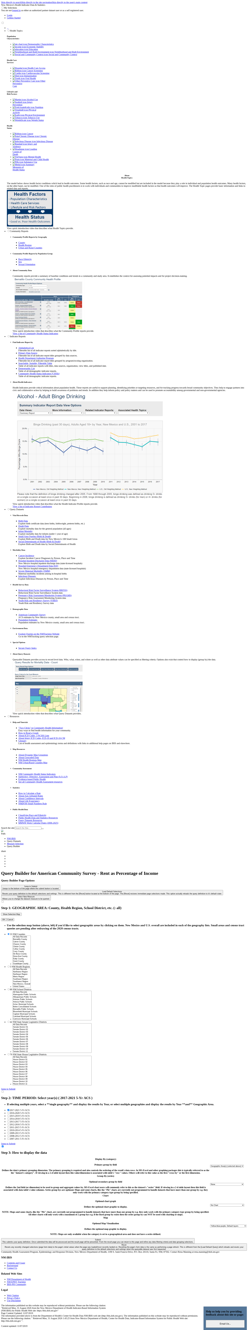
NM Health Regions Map (29, 760)
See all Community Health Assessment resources (40, 782)
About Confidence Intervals (30, 798)
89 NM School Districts (20, 989)
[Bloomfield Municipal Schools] (52, 1011)
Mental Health (34, 157)
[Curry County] (22, 951)
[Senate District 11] (52, 1051)
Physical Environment (34, 115)
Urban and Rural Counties (30, 248)
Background (12, 1265)
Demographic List (26, 368)
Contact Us (12, 1268)
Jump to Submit (30, 887)
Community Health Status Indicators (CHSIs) (38, 373)
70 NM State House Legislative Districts (28, 1054)
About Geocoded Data (28, 757)
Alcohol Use (32, 99)
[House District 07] (52, 1074)
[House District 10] (52, 1081)
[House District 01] (52, 1059)
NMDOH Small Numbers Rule (32, 803)
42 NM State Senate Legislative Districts (28, 1022)
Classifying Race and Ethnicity (32, 815)
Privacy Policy (13, 1298)
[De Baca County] (22, 954)
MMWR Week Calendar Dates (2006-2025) (38, 823)
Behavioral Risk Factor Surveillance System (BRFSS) (42, 590)
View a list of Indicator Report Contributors (32, 506)
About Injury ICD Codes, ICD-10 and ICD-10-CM (41, 738)
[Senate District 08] (52, 1044)
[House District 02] (52, 1062)
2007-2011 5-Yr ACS (19, 1139)
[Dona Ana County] (22, 956)
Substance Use (30, 162)
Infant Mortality (25, 531)
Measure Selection (15, 843)
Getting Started (14, 18)
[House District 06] (52, 1072)
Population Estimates (27, 620)
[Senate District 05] (52, 1037)
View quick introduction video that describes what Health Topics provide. (40, 228)
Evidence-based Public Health (32, 779)
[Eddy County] (22, 959)
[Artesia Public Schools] (52, 1002)
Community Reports (19, 231)
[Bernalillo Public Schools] (52, 1009)
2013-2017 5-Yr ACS (20, 1121)
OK (3, 920)
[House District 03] (52, 1064)
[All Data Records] (22, 937)
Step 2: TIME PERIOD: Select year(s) (46, 1098)
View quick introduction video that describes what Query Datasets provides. (47, 713)
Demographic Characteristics (40, 44)
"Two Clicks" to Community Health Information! (40, 728)
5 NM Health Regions (20, 966)
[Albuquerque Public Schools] (52, 997)
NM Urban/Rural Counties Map (32, 762)
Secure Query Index (27, 648)
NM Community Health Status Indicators (37, 774)
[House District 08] (52, 1076)
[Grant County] (22, 961)
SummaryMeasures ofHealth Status (23, 167)
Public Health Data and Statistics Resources (38, 818)
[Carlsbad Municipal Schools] (52, 1016)
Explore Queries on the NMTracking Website (38, 634)
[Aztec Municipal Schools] (52, 1004)
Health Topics (16, 30)
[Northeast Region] (22, 974)
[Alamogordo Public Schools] (52, 994)
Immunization (30, 76)
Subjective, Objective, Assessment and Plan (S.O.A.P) (43, 776)
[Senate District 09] (52, 1046)
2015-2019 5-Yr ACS (20, 1116)
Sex (20, 262)
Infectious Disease (44, 141)
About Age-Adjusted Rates (30, 796)
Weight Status (37, 120)
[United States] (22, 986)
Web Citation (13, 1295)
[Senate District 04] (52, 1034)
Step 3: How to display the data (24, 1152)
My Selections (10, 8)
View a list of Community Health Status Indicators (35, 333)
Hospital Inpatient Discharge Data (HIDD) (37, 561)
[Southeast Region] (22, 979)
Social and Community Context (62, 54)
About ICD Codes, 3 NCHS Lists (33, 735)
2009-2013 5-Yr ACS (20, 1133)
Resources (14, 716)
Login (9, 15)
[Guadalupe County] (22, 963)
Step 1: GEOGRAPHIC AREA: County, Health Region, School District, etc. (61, 908)
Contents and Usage (16, 1263)
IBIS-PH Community (16, 1284)
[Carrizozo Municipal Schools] (52, 1019)
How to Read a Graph (28, 733)
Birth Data (23, 521)
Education (33, 49)
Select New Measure (26, 898)
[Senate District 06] (52, 1039)
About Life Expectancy (29, 801)
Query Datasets (17, 509)
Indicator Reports (18, 336)
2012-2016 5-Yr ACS (20, 1124)
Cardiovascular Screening (37, 73)
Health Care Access (36, 68)
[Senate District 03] (52, 1032)
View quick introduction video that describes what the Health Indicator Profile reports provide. (55, 504)
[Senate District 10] (52, 1049)
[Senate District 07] (52, 1041)
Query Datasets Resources (30, 820)
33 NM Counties (17, 934)
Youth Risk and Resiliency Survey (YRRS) (38, 600)
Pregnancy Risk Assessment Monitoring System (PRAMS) (45, 595)
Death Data (23, 526)
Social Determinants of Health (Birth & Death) (39, 541)
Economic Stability (35, 47)
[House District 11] (52, 1084)
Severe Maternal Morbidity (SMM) (34, 571)
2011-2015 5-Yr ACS (19, 1127)
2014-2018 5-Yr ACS (20, 1119)
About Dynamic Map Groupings (33, 755)
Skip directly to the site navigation (36, 2)
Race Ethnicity (25, 259)
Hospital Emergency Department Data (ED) (38, 566)
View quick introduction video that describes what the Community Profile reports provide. (53, 331)
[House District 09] (52, 1079)
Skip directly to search (11, 2)
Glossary (22, 741)
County (21, 242)
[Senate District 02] (52, 1029)
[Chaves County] (22, 944)
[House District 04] (52, 1067)
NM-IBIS (11, 838)
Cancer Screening (34, 70)
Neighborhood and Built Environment (71, 52)
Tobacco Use (33, 117)
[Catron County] (22, 942)
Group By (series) (105, 1176)
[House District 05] (52, 1069)
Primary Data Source (27, 353)
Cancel (10, 920)
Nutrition (38, 107)
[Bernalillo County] (22, 939)
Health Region (25, 245)
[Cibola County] (22, 946)
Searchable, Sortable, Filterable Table (35, 363)
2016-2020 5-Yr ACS (20, 1113)
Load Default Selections (112, 892)
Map (105, 1217)
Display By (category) (105, 1159)
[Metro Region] (22, 976)
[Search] (42, 828)
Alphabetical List (26, 348)
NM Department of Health (19, 1279)
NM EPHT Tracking (16, 1282)
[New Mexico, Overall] (22, 984)
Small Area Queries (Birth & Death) (34, 536)
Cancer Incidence (26, 555)
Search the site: (8, 828)
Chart (105, 1195)
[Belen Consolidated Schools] (52, 1007)
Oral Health (30, 78)
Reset (124, 1247)
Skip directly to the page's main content (69, 2)
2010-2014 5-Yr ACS (20, 1130)
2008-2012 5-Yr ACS (20, 1136)
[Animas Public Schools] (52, 999)
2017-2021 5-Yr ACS (20, 1110)
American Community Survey (32, 615)
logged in (16, 10)
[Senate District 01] (52, 1027)
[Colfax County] (22, 949)
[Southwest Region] (22, 981)
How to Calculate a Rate (29, 793)
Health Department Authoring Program (36, 358)
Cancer (29, 133)
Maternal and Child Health (36, 159)
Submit (97, 1241)
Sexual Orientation (26, 264)
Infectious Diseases (27, 576)
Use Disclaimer (14, 1300)
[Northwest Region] (22, 972)
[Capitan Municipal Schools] (52, 1014)
